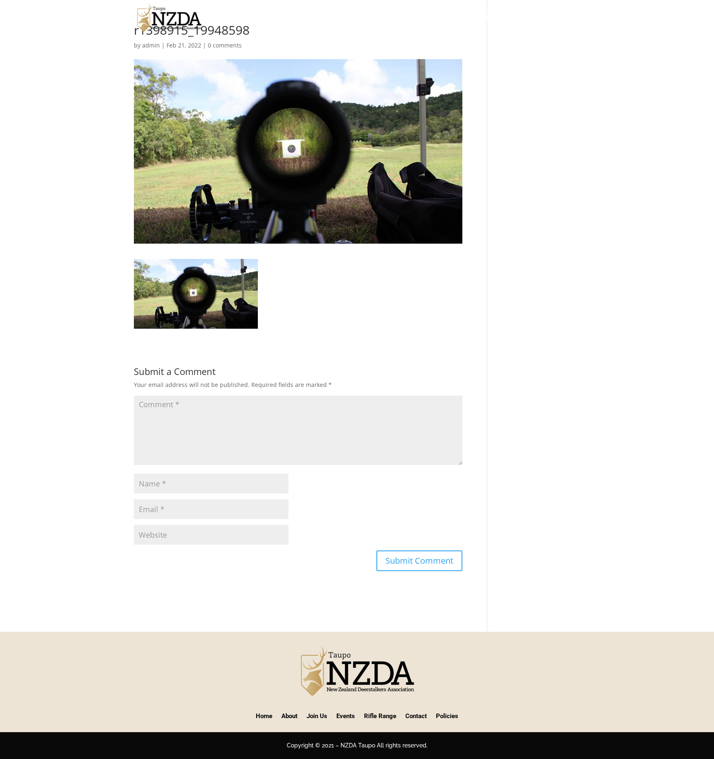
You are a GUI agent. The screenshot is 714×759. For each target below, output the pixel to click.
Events (424, 17)
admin (151, 45)
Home (325, 17)
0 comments (225, 45)
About (353, 17)
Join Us (392, 17)
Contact (566, 17)
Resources (525, 17)
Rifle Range (472, 17)
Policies (447, 716)
